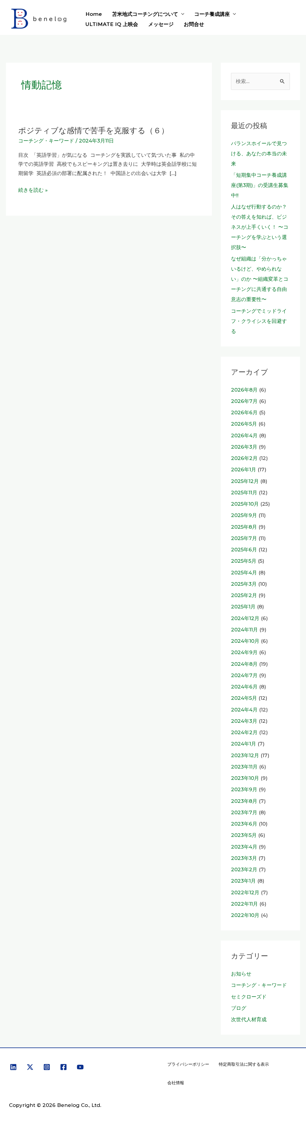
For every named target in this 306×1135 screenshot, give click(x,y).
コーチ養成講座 (212, 14)
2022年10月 (245, 915)
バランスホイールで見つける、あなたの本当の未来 (259, 153)
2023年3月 (244, 858)
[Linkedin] (13, 1067)
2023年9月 (244, 789)
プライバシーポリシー (188, 1064)
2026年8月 (244, 390)
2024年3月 (244, 721)
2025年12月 (245, 481)
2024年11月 (244, 630)
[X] (30, 1067)
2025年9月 (244, 515)
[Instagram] (46, 1067)
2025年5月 (243, 561)
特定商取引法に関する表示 (244, 1064)
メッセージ (161, 24)
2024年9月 (244, 652)
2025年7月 (244, 538)
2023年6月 (244, 824)
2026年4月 (244, 435)
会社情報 (175, 1082)
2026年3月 (244, 447)
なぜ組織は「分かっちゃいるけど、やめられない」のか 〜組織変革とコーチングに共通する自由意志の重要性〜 (259, 279)
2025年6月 (244, 550)
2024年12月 (245, 618)
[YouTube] (80, 1067)
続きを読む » (33, 190)
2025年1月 (243, 607)
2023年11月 (244, 767)
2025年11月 (244, 493)
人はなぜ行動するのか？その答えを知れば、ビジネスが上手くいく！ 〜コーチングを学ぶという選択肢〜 (259, 227)
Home (93, 14)
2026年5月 (244, 424)
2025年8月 (244, 527)
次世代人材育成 (249, 1019)
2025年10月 (245, 504)
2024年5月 (244, 698)
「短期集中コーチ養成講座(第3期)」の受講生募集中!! (259, 185)
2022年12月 (245, 892)
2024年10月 (245, 641)
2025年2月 (244, 595)
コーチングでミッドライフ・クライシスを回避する (259, 321)
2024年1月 (243, 744)
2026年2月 (244, 458)
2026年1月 (243, 470)
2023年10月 (245, 778)
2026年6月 (244, 412)
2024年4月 (244, 710)
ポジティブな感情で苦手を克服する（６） (93, 130)
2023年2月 (244, 869)
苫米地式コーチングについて (145, 14)
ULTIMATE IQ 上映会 (111, 24)
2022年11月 (244, 904)
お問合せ (194, 24)
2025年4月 (244, 573)
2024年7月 (244, 675)
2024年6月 (244, 687)
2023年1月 (243, 881)
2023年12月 (245, 755)
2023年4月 (244, 847)
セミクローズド (249, 997)
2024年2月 (244, 732)
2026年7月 (244, 401)
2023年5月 (244, 835)
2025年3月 (244, 584)
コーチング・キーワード (46, 141)
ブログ (238, 1008)
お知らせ (241, 974)
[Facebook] (63, 1067)
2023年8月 (244, 801)
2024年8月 (244, 664)
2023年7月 (244, 812)
